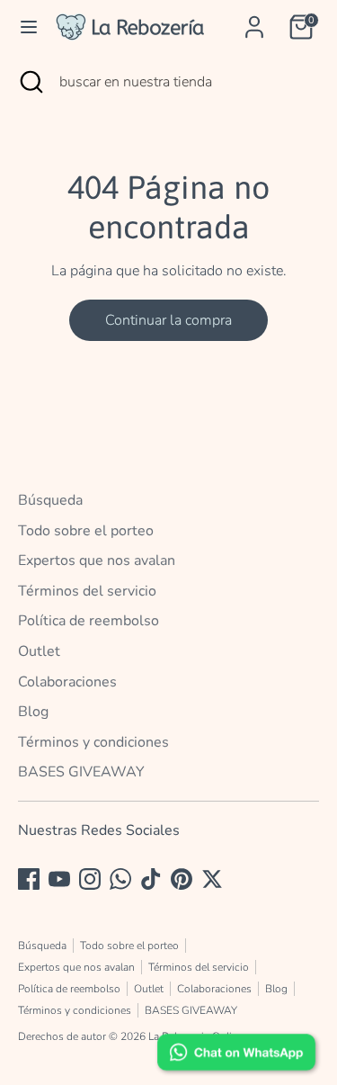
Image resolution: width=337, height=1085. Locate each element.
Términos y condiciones (93, 742)
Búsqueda (50, 500)
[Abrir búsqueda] (29, 82)
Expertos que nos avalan (96, 560)
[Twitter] (212, 879)
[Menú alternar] (29, 27)
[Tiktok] (151, 879)
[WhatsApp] (120, 879)
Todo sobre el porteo (86, 531)
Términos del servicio (87, 591)
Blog (33, 712)
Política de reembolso (88, 621)
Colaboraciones (67, 682)
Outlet (39, 651)
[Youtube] (59, 879)
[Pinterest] (181, 879)
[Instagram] (90, 879)
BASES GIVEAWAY (81, 772)
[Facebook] (29, 879)
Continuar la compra (168, 320)
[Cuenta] (254, 20)
